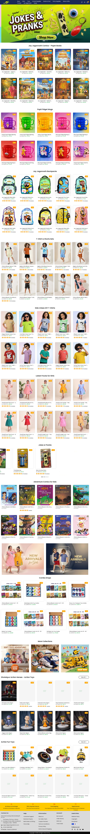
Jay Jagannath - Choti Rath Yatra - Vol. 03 (49, 71)
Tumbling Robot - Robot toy (27, 795)
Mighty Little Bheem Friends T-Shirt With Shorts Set (68, 297)
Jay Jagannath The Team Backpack (65, 197)
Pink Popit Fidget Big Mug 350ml (64, 134)
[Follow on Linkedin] (80, 829)
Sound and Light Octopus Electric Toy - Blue (13, 795)
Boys (18, 1)
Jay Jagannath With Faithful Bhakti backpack (13, 228)
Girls (23, 1)
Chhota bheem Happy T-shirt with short (65, 266)
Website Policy (75, 816)
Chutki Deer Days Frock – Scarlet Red (29, 434)
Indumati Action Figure (43, 703)
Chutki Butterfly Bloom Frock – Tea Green (48, 402)
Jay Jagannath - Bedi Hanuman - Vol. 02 (30, 71)
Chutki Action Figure (79, 703)
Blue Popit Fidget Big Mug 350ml (82, 134)
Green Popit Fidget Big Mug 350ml (28, 134)
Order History (60, 818)
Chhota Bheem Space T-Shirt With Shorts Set (13, 266)
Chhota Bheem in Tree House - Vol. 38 (29, 537)
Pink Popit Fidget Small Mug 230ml (28, 162)
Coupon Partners (43, 821)
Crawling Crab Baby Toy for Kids (28, 767)
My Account (60, 816)
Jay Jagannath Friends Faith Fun (46, 228)
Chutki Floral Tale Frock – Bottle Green (12, 434)
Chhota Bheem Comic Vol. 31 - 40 (77, 631)
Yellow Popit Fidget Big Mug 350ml (46, 134)
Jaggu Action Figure (7, 733)
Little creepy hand (42, 470)
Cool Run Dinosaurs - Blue (62, 795)
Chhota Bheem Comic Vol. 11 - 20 (55, 603)
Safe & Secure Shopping (45, 829)
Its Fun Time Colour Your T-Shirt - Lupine (30, 365)
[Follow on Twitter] (75, 829)
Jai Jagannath (27, 3)
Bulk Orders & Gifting (29, 821)
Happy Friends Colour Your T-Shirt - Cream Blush (14, 334)
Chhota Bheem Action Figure (45, 733)
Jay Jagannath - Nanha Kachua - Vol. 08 (48, 101)
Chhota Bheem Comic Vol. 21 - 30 (32, 631)
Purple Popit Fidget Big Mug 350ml (10, 134)
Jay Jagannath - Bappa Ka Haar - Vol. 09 (66, 101)
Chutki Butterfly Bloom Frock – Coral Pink (30, 402)
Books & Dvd (46, 1)
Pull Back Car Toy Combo (53, 631)
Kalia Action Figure (24, 703)
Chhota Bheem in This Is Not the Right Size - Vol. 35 (15, 537)
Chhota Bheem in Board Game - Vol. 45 (48, 537)
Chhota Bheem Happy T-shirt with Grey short (31, 297)
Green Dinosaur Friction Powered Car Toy (66, 767)
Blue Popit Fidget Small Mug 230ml (46, 162)
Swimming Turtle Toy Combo (31, 603)
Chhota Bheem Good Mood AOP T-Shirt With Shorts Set (16, 297)
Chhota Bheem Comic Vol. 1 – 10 (10, 603)
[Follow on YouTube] (83, 829)
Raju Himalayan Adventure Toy (64, 703)
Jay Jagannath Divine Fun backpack (29, 197)
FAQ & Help (26, 824)
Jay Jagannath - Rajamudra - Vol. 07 (29, 101)
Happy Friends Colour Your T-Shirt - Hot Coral (67, 365)
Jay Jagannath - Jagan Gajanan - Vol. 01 (12, 71)
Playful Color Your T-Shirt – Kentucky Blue (48, 334)
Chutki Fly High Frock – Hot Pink (64, 434)
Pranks (19, 3)
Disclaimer (74, 821)
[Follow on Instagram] (77, 829)
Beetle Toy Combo (6, 631)
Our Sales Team (43, 819)
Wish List (59, 821)
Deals (35, 3)
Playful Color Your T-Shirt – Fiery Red (11, 365)
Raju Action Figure (24, 733)
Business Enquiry (28, 819)
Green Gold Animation (55, 833)
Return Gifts (66, 1)
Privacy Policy (42, 826)
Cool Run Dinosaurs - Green (81, 795)
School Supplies (36, 1)
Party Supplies (57, 1)
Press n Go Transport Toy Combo (78, 603)
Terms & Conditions (44, 824)
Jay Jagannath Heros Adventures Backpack (49, 197)
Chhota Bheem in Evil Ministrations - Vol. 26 (13, 507)
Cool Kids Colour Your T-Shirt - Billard (47, 365)
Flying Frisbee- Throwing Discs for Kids (47, 767)
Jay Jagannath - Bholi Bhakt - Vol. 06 (11, 101)
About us (41, 816)
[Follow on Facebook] (72, 829)
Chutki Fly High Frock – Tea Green (46, 434)
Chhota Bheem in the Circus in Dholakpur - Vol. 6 (50, 507)
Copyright (74, 819)
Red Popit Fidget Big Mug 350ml (10, 162)
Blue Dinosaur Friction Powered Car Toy (48, 795)
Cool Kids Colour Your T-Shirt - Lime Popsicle (31, 334)
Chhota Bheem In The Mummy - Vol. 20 (66, 507)
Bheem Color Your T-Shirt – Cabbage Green (67, 334)
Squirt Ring (18, 470)
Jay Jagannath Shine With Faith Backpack (12, 197)
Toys (28, 1)
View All (83, 677)
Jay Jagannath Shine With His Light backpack (67, 228)
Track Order (60, 823)
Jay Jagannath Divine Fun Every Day (29, 228)
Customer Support (29, 816)
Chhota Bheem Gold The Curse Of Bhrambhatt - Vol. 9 (34, 507)
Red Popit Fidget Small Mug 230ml (64, 162)
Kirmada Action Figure (7, 703)
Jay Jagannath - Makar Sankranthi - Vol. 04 (67, 71)
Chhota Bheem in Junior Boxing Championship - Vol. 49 (70, 537)
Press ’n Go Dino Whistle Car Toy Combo (12, 767)
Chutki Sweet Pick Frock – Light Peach (11, 402)
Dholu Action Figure (61, 733)
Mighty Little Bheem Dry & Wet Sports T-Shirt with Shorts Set (52, 266)
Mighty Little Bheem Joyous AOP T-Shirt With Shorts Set (34, 266)
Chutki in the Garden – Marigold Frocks (66, 402)
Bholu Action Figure (79, 733)
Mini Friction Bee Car (79, 767)
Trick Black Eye (64, 470)
